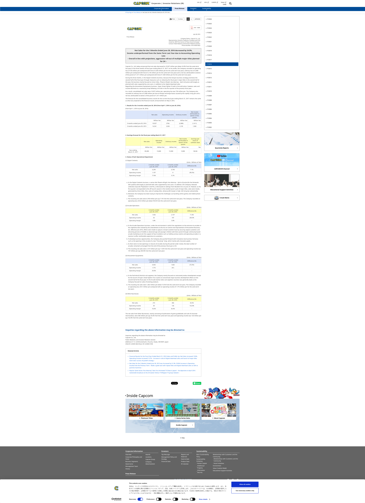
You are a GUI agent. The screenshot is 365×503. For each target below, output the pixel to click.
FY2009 (209, 96)
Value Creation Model (220, 468)
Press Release (137, 12)
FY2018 (209, 55)
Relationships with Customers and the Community (225, 455)
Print (173, 19)
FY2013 (209, 78)
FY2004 (209, 118)
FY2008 (209, 100)
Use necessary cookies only (245, 490)
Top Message (165, 454)
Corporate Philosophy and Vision (133, 458)
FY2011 (209, 87)
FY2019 (209, 51)
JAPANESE (197, 19)
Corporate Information (134, 451)
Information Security (201, 471)
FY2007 (209, 105)
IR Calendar (185, 464)
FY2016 (209, 64)
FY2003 (209, 123)
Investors (165, 451)
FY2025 (209, 24)
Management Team (131, 466)
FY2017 (209, 60)
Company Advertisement (150, 463)
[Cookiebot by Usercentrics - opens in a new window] (116, 499)
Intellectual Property (200, 467)
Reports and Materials (185, 455)
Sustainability (201, 451)
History (127, 469)
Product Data (185, 461)
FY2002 (209, 127)
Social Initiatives (219, 463)
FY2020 (209, 46)
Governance (129, 464)
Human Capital (202, 463)
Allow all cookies (245, 484)
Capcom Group (150, 459)
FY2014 (209, 73)
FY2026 (209, 19)
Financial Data (165, 461)
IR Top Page (128, 12)
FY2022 (209, 37)
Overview (128, 454)
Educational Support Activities (222, 470)
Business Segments (131, 461)
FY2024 (209, 28)
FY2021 (209, 41)
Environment (217, 466)
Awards (148, 454)
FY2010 (209, 91)
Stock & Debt (185, 459)
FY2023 (209, 32)
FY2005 (209, 114)
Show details (203, 499)
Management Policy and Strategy (169, 458)
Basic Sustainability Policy (202, 455)
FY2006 (209, 109)
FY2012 (209, 82)
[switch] (158, 499)
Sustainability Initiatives (200, 460)
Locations (149, 457)
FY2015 (209, 68)
